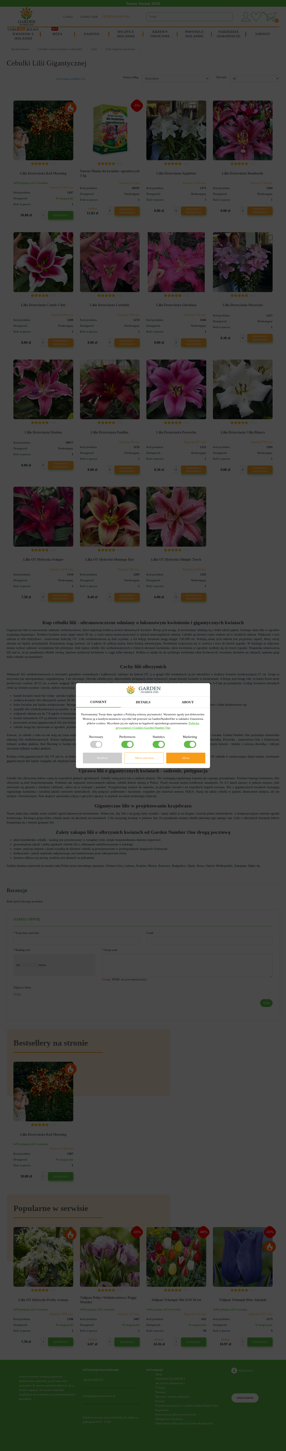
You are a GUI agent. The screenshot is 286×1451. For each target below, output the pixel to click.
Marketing (190, 737)
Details (143, 702)
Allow (185, 758)
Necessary (96, 737)
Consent (98, 702)
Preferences (127, 737)
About (188, 702)
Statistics (159, 737)
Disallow (102, 758)
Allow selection (144, 758)
